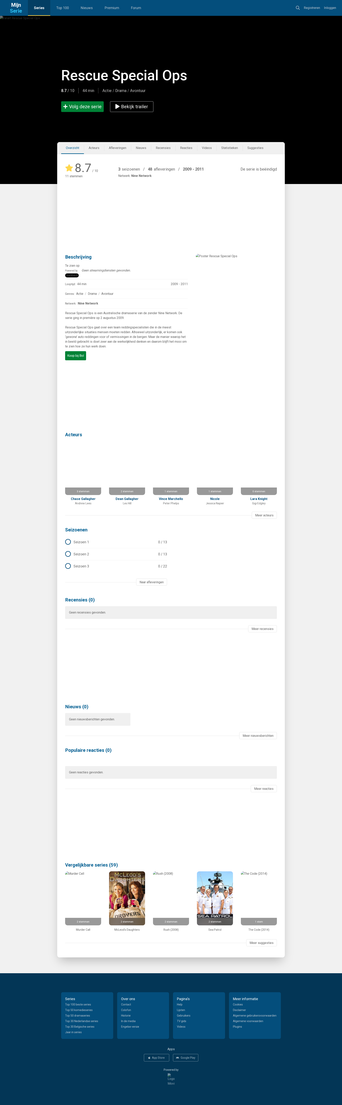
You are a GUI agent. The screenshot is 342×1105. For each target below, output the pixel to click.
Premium (112, 8)
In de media (128, 1021)
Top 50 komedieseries (79, 1010)
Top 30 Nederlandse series (81, 1021)
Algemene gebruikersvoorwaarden (254, 1015)
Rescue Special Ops (124, 75)
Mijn (16, 8)
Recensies (163, 148)
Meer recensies (263, 629)
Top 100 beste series (78, 1004)
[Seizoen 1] (116, 542)
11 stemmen (74, 176)
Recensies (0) (80, 600)
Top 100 (62, 8)
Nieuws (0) (76, 706)
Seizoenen (76, 530)
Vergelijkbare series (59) (91, 865)
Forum (136, 8)
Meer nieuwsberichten (258, 736)
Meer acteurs (264, 515)
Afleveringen (117, 148)
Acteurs (94, 148)
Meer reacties (264, 789)
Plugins (237, 1026)
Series (39, 8)
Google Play (188, 1057)
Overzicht (72, 148)
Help (179, 1004)
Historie (126, 1015)
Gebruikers (183, 1015)
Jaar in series (73, 1032)
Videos (207, 148)
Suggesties (255, 148)
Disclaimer (239, 1010)
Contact (126, 1004)
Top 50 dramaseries (77, 1015)
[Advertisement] (171, 210)
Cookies (238, 1004)
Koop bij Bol (75, 356)
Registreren (312, 8)
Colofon (126, 1010)
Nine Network (141, 176)
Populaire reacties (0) (88, 750)
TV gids (181, 1021)
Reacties (186, 148)
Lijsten (181, 1010)
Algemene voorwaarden (248, 1021)
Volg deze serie (85, 106)
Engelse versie (130, 1026)
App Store (158, 1057)
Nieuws (87, 8)
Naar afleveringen (152, 582)
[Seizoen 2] (116, 554)
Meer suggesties (262, 943)
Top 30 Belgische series (79, 1026)
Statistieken (229, 148)
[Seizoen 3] (116, 566)
